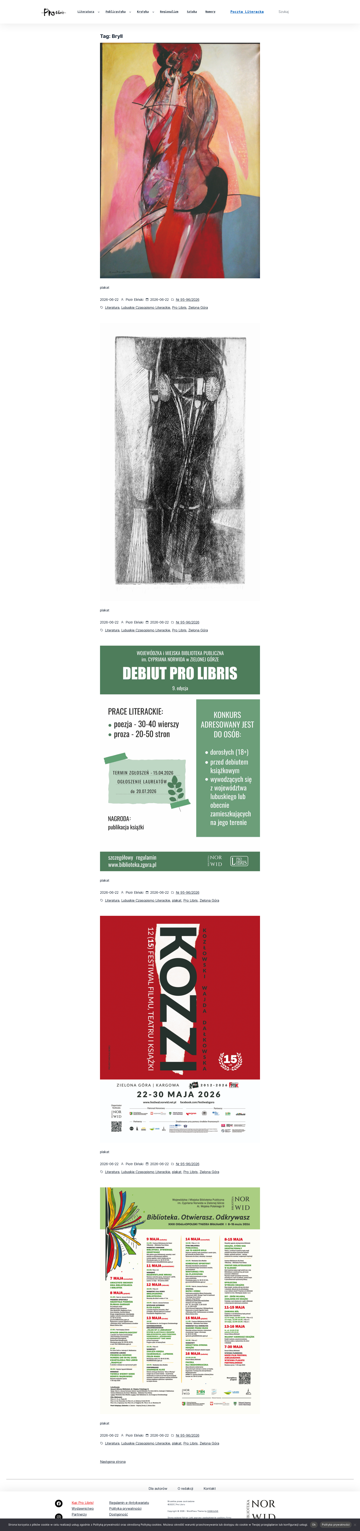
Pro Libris (179, 307)
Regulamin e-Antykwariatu (129, 1503)
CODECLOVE (212, 1511)
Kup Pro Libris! (83, 1503)
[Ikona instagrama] (58, 1517)
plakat (176, 900)
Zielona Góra (198, 307)
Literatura (112, 307)
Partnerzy (79, 1514)
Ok (314, 1524)
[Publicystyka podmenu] (130, 12)
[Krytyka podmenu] (153, 12)
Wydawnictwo (83, 1508)
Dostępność (118, 1514)
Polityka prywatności (125, 1508)
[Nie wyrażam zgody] (355, 1525)
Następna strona (113, 1462)
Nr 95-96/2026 (187, 299)
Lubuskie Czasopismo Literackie (145, 307)
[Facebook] (58, 1503)
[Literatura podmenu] (99, 12)
